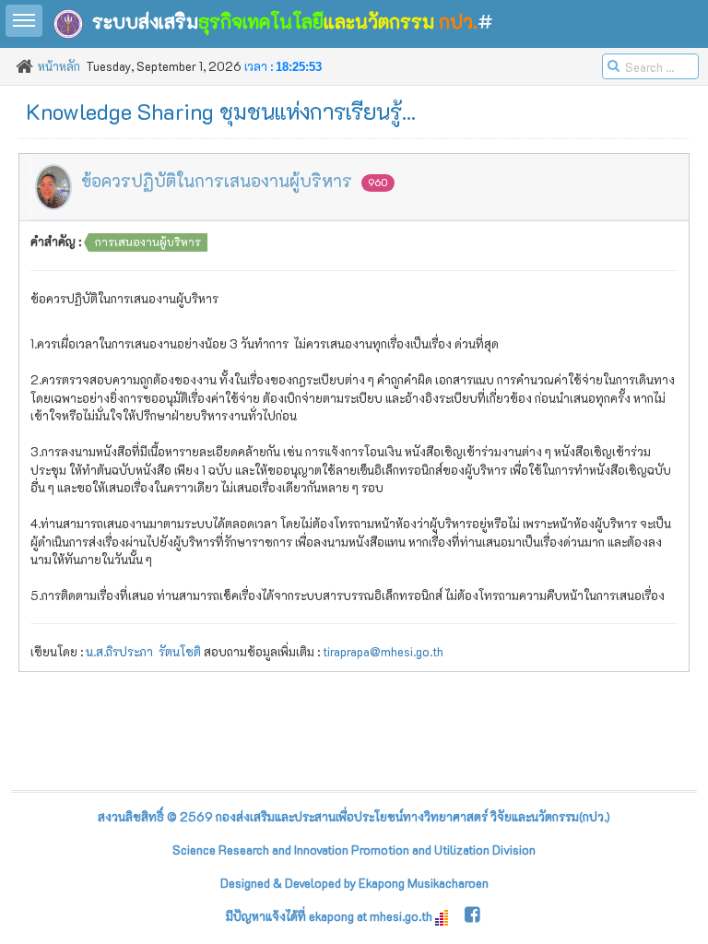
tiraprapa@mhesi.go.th (383, 651)
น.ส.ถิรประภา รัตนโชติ (143, 651)
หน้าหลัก (59, 66)
